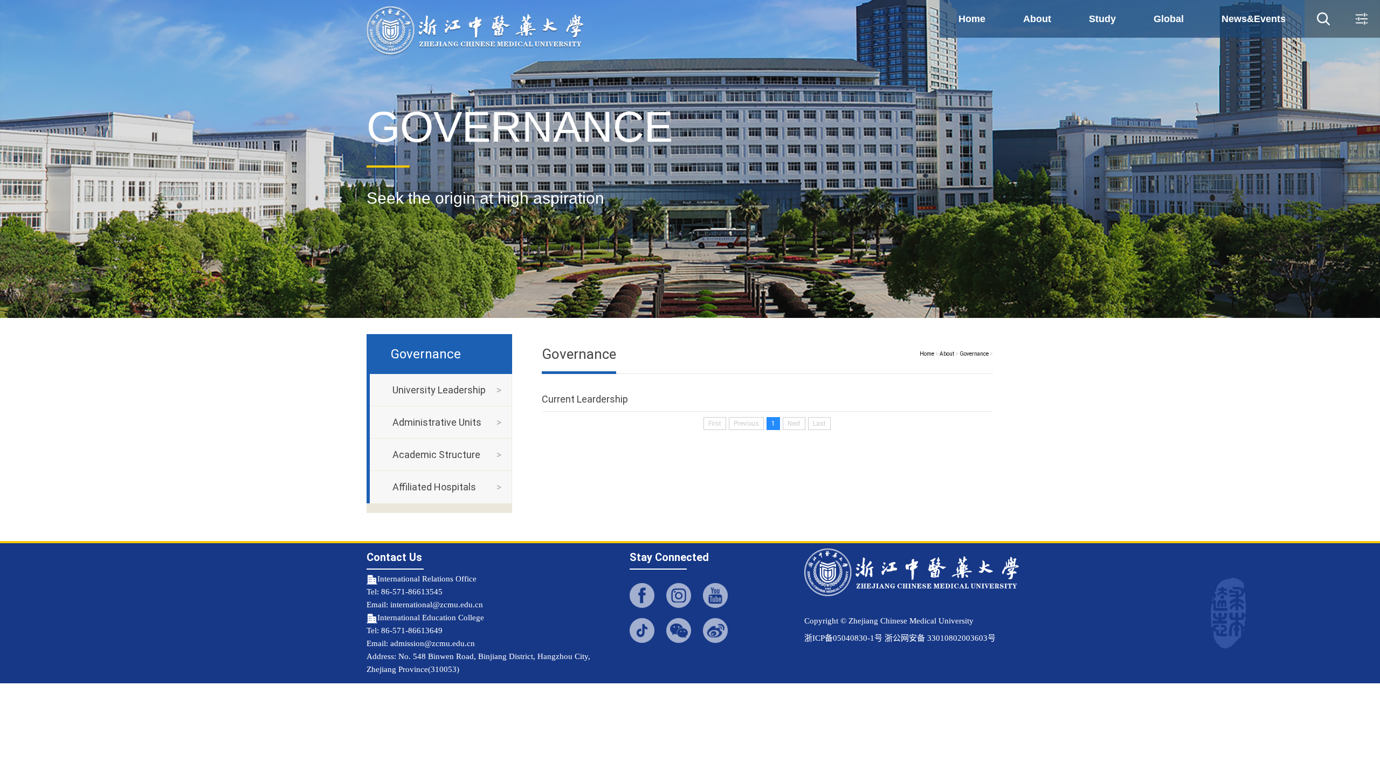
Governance (974, 354)
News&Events (1254, 18)
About (1037, 18)
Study (1102, 18)
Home (971, 18)
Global (1169, 18)
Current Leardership (585, 399)
